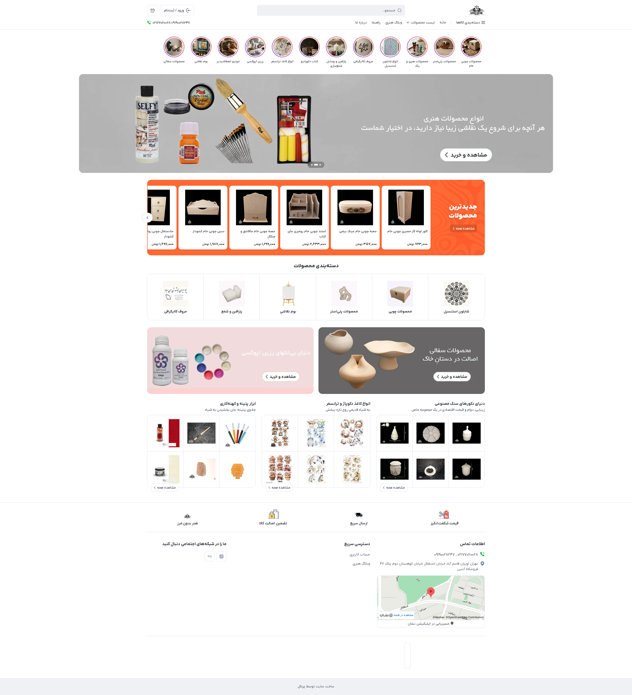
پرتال (301, 686)
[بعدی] (147, 47)
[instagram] (221, 556)
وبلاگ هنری (361, 563)
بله (209, 556)
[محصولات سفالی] (401, 360)
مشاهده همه (465, 228)
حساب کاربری (360, 554)
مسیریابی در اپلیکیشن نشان (428, 623)
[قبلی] (485, 47)
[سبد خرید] (152, 10)
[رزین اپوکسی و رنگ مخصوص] (230, 360)
